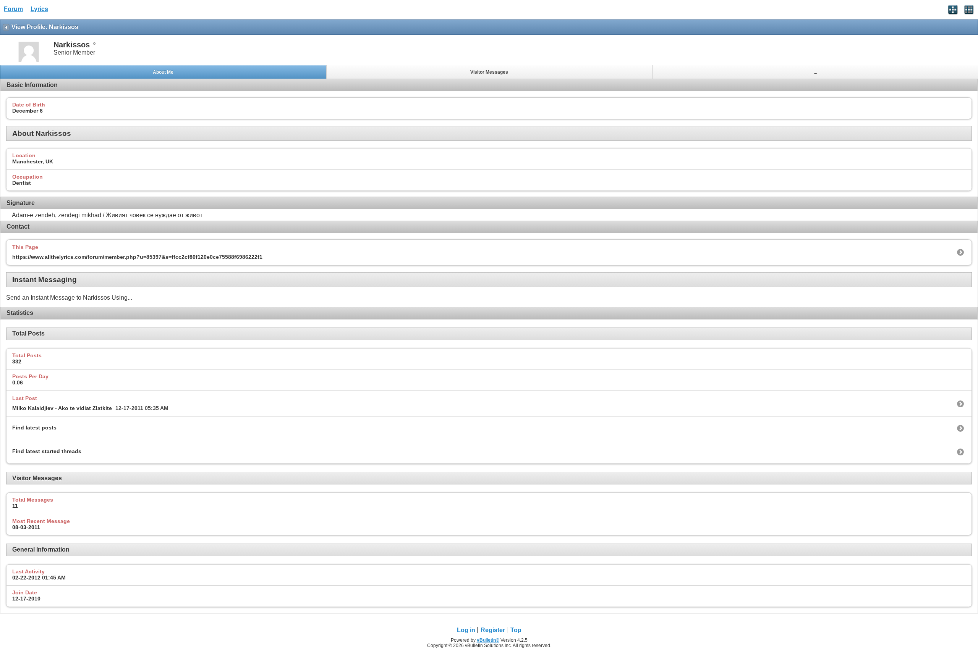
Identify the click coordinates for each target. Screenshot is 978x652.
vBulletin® (488, 640)
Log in (466, 630)
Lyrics (39, 9)
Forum (13, 9)
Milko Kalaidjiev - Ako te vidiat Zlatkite (62, 408)
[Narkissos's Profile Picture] (28, 61)
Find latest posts (34, 427)
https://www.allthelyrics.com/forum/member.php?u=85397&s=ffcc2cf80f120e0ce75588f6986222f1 (137, 257)
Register (493, 630)
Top (515, 630)
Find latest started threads (46, 451)
